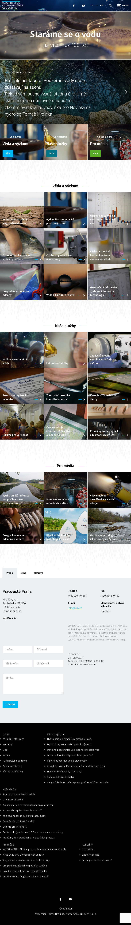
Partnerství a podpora (15, 760)
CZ (92, 5)
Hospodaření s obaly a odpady (64, 771)
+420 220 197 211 (77, 595)
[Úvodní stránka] (19, 5)
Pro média (88, 849)
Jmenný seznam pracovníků (97, 860)
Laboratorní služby (13, 799)
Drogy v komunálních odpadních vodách (25, 865)
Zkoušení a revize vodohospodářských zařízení (28, 805)
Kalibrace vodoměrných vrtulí (19, 794)
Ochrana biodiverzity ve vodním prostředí (70, 755)
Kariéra (7, 755)
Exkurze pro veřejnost (15, 826)
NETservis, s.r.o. (88, 914)
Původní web (65, 908)
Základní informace (13, 739)
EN (101, 5)
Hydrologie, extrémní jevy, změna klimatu (69, 739)
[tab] (9, 573)
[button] (65, 92)
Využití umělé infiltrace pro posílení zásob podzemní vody (34, 849)
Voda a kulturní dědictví (60, 777)
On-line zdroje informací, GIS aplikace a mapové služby (33, 832)
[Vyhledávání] (110, 5)
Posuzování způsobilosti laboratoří (22, 810)
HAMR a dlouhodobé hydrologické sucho (25, 871)
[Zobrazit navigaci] (123, 5)
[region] (65, 92)
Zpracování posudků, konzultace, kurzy (24, 815)
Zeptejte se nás (90, 854)
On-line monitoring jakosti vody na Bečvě (25, 876)
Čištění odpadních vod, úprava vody (67, 760)
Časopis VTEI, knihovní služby (19, 821)
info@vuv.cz (75, 608)
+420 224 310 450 (110, 595)
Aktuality (7, 744)
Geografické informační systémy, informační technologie (77, 782)
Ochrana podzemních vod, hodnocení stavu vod (73, 749)
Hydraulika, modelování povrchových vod (69, 744)
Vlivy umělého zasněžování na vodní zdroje (26, 860)
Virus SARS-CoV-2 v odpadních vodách (23, 854)
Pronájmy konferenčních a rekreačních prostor (28, 837)
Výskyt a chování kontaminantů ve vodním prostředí (76, 766)
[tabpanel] (65, 650)
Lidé (5, 749)
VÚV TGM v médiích (13, 771)
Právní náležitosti (12, 766)
